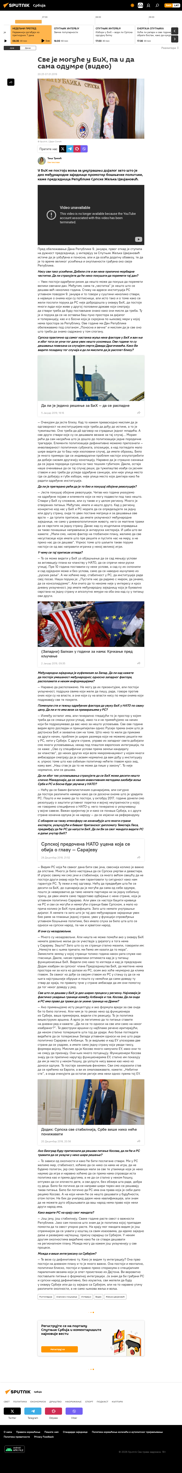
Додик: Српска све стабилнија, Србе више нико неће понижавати (89, 1131)
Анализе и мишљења (66, 1296)
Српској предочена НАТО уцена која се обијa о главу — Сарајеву (85, 846)
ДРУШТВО (55, 1401)
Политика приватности (17, 1436)
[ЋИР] (168, 5)
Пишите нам (51, 1432)
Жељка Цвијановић (115, 1296)
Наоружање (73, 1401)
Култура (117, 1401)
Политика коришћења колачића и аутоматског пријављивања (127, 1432)
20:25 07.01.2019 (47, 74)
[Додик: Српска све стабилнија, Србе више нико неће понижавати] (91, 1102)
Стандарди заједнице (75, 1432)
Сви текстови (53, 162)
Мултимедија (45, 1296)
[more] (138, 412)
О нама (8, 1432)
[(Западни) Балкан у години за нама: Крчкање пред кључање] (91, 624)
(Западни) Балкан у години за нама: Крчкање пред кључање (87, 653)
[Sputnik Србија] (17, 8)
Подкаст (102, 1401)
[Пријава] (148, 5)
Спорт (89, 1401)
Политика (20, 1401)
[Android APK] (14, 1450)
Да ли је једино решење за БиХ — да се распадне (85, 405)
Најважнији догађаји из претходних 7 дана (25, 34)
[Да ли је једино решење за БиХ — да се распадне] (91, 378)
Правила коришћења (28, 1432)
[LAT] (176, 5)
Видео (98, 1296)
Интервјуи (86, 1296)
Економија (38, 1401)
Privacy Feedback (44, 1436)
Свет (7, 1401)
